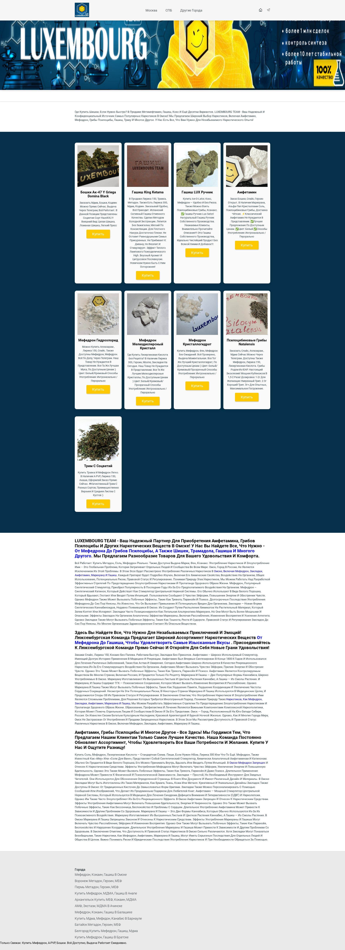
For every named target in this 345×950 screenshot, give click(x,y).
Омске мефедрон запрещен (247, 762)
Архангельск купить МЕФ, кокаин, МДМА (105, 899)
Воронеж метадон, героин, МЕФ (98, 881)
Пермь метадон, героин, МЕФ (96, 887)
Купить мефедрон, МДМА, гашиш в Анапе (106, 893)
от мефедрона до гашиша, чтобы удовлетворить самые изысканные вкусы (168, 640)
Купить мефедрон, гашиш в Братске (101, 937)
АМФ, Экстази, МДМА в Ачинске (98, 906)
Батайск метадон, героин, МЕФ (98, 924)
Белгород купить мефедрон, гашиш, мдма (106, 931)
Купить (98, 234)
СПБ (168, 10)
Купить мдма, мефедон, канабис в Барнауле (108, 918)
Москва (151, 10)
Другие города (191, 10)
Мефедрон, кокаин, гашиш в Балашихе (103, 912)
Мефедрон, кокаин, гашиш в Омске (101, 874)
